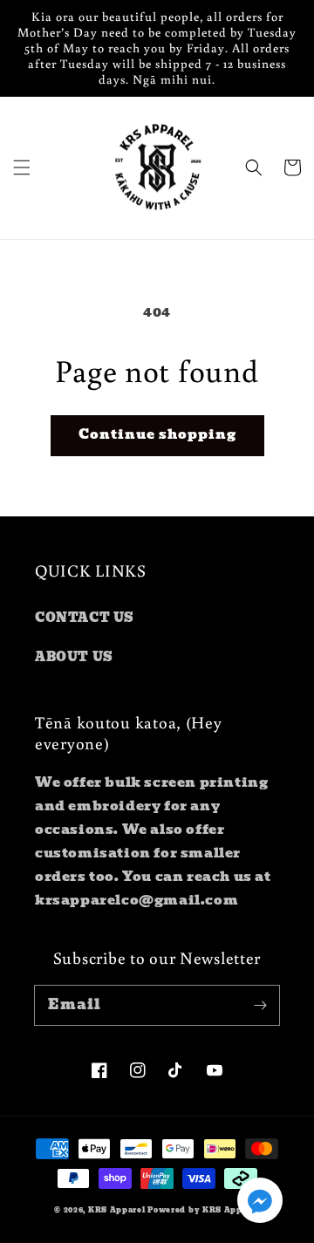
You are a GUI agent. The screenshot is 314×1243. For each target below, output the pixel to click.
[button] (22, 167)
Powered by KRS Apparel (203, 1210)
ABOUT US (74, 656)
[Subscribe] (260, 1005)
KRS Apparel (117, 1210)
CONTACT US (84, 617)
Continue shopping (157, 434)
